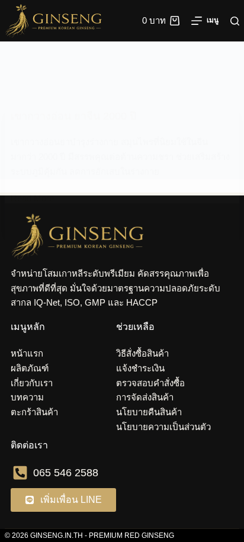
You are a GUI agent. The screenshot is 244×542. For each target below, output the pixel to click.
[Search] (234, 21)
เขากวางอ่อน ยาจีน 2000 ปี (73, 116)
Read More (32, 197)
